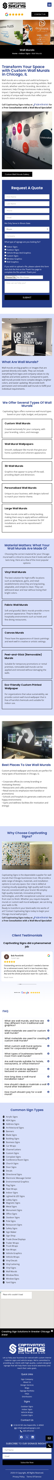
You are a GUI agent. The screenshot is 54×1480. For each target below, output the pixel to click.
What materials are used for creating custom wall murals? (26, 1039)
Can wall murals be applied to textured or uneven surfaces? (21, 1070)
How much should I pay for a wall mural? (23, 1093)
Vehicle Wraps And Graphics (19, 253)
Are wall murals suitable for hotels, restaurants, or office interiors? (24, 1062)
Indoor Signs (24, 53)
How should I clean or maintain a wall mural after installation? (25, 1085)
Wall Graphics (13, 262)
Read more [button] (8, 977)
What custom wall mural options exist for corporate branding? (23, 1047)
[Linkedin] (32, 1437)
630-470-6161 (42, 104)
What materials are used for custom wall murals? (25, 1032)
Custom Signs (12, 256)
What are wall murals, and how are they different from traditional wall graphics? (24, 1023)
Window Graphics (14, 259)
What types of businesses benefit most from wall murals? (24, 1054)
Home (14, 53)
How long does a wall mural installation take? (20, 1077)
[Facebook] (21, 1437)
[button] (49, 5)
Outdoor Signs (13, 250)
